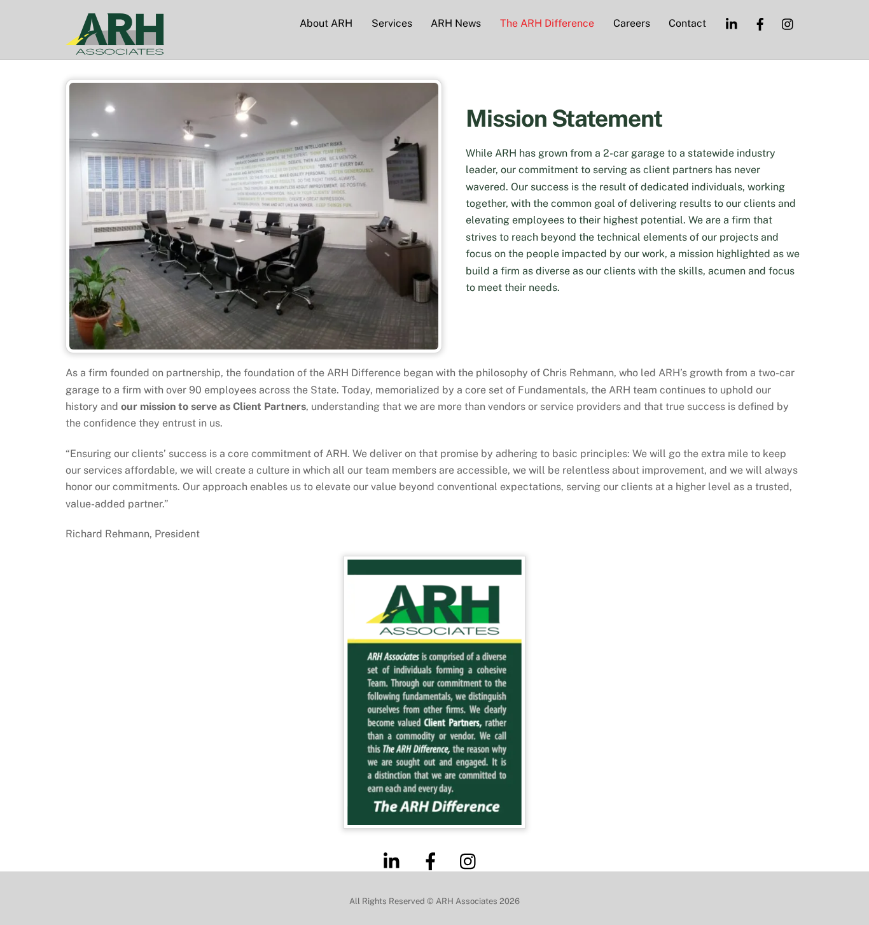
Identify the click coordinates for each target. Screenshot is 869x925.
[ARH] (115, 48)
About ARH (326, 23)
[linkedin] (394, 860)
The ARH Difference (547, 23)
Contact (687, 23)
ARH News (456, 23)
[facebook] (432, 860)
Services (392, 23)
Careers (631, 23)
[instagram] (471, 860)
